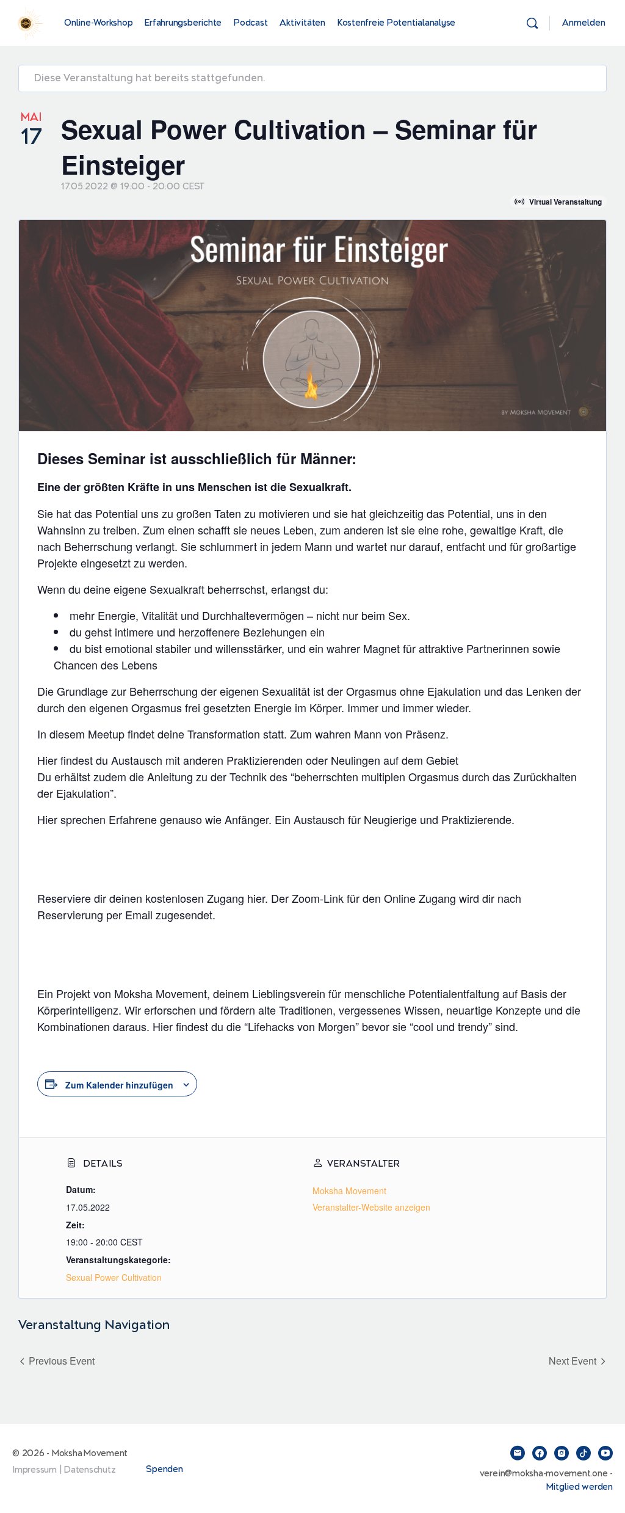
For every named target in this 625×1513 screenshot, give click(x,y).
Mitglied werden (579, 1487)
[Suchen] (532, 23)
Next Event (572, 1361)
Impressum (34, 1470)
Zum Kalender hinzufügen (119, 1085)
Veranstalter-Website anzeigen (371, 1207)
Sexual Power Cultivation (114, 1277)
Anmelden (583, 23)
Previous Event (62, 1361)
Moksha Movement (349, 1190)
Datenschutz (89, 1470)
